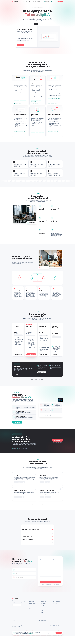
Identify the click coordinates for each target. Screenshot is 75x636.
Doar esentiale (51, 632)
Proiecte (34, 1)
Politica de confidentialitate (56, 601)
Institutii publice (43, 620)
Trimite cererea (51, 582)
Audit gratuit (54, 1)
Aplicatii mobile (31, 605)
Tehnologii (42, 605)
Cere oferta (59, 1)
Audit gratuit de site (43, 603)
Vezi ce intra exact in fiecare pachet (37, 379)
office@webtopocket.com (23, 625)
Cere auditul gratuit (57, 440)
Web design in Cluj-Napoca (33, 608)
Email (52, 557)
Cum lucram (42, 608)
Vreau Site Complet (30, 354)
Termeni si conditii (55, 599)
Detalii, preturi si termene (17, 103)
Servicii (23, 1)
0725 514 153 (47, 1)
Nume (41, 557)
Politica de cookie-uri (55, 603)
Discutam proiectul (56, 354)
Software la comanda (32, 603)
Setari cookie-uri (54, 605)
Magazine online (31, 601)
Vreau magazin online (43, 354)
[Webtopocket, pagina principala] (15, 2)
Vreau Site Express (18, 354)
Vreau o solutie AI (17, 422)
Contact (38, 1)
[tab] (25, 24)
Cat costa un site (43, 601)
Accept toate (58, 632)
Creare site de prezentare (33, 599)
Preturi (27, 1)
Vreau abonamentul (41, 372)
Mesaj (41, 570)
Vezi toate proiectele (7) (37, 503)
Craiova (13, 620)
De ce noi (30, 1)
